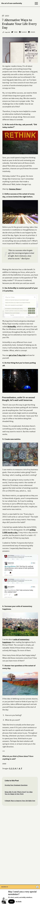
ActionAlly (12, 326)
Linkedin (32, 32)
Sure (11, 901)
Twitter (16, 32)
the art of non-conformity (11, 3)
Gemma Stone (15, 189)
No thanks (18, 901)
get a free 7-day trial (17, 355)
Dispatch (4, 887)
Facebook (24, 32)
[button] (36, 3)
